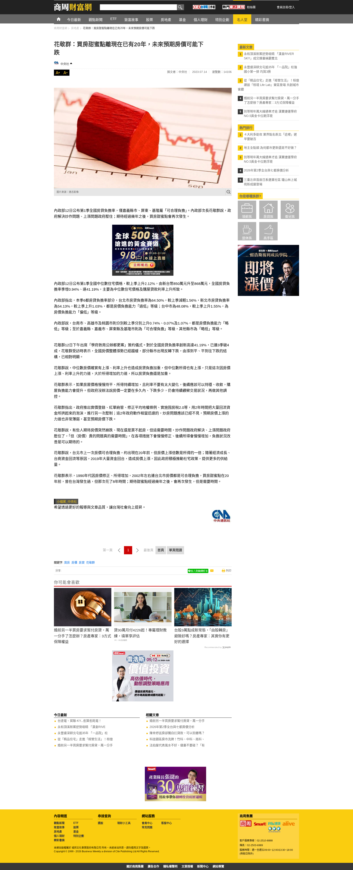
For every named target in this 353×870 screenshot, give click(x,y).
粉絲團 (251, 7)
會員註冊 (282, 7)
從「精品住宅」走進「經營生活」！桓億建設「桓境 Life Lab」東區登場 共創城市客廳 (268, 85)
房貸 (82, 562)
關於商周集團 (135, 866)
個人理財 (59, 835)
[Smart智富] (260, 824)
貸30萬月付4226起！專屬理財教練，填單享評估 (140, 633)
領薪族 (247, 216)
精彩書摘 (59, 840)
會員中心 (147, 822)
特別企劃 (78, 835)
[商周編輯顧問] (274, 830)
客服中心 (166, 822)
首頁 (62, 18)
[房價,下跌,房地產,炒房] (143, 138)
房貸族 (268, 216)
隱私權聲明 (170, 866)
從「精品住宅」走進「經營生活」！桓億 (85, 739)
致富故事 (59, 827)
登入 (292, 7)
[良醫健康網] (274, 823)
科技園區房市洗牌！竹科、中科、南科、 (177, 739)
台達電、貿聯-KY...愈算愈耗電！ (80, 720)
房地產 (58, 831)
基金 (76, 831)
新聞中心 (203, 866)
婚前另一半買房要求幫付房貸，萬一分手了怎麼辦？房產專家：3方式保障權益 (82, 636)
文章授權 (187, 866)
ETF (75, 822)
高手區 (268, 238)
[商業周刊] (246, 823)
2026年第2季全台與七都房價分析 (172, 727)
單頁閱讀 (175, 550)
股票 (76, 827)
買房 (67, 562)
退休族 (247, 238)
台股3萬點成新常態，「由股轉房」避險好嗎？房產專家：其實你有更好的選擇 (202, 636)
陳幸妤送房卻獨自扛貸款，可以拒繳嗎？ (177, 733)
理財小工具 (124, 822)
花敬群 (90, 562)
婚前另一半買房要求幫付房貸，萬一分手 (85, 745)
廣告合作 (153, 866)
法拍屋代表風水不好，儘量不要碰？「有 (177, 745)
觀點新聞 (59, 822)
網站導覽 (218, 866)
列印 (228, 570)
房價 (74, 562)
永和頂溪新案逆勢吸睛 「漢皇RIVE (81, 727)
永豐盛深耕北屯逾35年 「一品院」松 (83, 733)
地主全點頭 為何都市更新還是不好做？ (270, 147)
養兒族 (290, 216)
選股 (100, 822)
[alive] (289, 823)
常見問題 (147, 827)
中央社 (64, 64)
